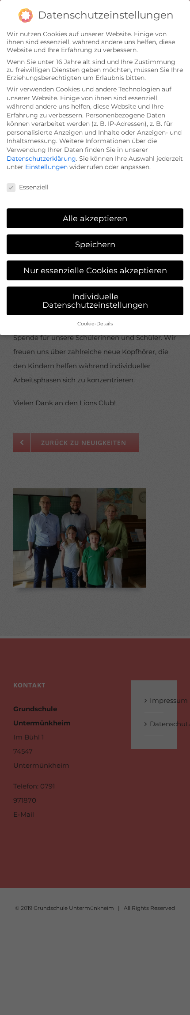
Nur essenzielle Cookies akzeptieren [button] (95, 270)
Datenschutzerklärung (41, 158)
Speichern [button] (95, 244)
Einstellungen (46, 167)
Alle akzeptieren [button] (95, 218)
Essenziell (34, 187)
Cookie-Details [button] (95, 324)
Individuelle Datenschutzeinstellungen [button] (95, 301)
